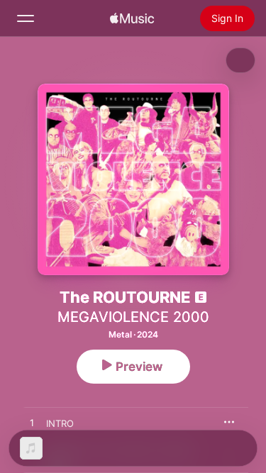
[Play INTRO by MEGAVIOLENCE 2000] (32, 423)
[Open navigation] (25, 18)
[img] (132, 18)
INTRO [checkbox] (60, 423)
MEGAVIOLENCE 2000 (133, 316)
